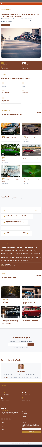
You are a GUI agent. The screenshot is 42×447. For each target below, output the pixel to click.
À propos (2, 424)
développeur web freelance (20, 443)
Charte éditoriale (4, 427)
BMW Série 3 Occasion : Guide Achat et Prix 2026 (16, 215)
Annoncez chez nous (5, 431)
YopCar (3, 408)
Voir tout (38, 112)
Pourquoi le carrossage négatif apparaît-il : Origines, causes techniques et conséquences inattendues (18, 209)
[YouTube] (7, 419)
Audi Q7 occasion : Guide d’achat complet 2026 (16, 232)
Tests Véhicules (25, 414)
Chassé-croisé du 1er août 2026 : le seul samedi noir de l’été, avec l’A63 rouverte (20, 15)
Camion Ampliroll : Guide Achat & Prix (13, 221)
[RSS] (10, 419)
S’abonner (31, 344)
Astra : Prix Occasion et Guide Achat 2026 (14, 227)
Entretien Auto (24, 413)
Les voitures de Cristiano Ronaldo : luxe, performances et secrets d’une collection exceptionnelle (10, 322)
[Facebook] (2, 419)
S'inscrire (31, 431)
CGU (26, 445)
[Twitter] (5, 419)
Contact (2, 429)
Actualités (24, 410)
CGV (23, 445)
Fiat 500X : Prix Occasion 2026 (9, 137)
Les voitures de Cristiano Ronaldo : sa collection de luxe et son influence (31, 302)
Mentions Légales (18, 445)
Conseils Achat (24, 411)
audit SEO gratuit (28, 443)
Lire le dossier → (5, 25)
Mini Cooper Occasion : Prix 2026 (30, 158)
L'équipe (2, 426)
